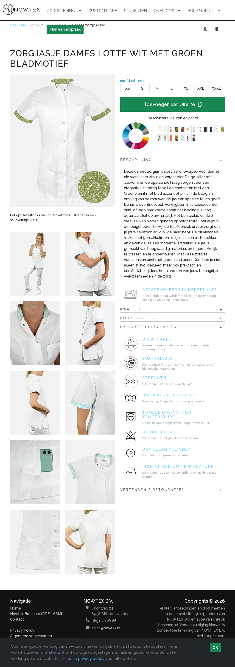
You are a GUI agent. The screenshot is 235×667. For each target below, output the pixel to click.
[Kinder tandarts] (193, 129)
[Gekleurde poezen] (188, 129)
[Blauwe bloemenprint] (211, 129)
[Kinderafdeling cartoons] (165, 138)
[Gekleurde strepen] (176, 129)
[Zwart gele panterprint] (176, 138)
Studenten (135, 11)
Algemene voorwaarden (31, 636)
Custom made (102, 11)
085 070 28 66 (104, 621)
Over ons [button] (164, 11)
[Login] (205, 29)
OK (215, 647)
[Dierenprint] (170, 129)
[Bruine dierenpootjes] (188, 138)
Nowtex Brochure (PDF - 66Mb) (37, 614)
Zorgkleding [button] (61, 11)
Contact (17, 619)
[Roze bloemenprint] (193, 138)
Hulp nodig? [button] (200, 11)
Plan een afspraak (65, 29)
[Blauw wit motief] (182, 138)
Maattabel (135, 81)
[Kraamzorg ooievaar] (159, 129)
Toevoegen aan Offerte (170, 104)
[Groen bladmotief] (222, 129)
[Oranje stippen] (170, 138)
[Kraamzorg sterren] (216, 129)
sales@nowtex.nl (106, 628)
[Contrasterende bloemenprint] (159, 138)
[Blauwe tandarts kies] (165, 129)
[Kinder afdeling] (182, 129)
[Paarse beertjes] (199, 129)
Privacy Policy (22, 630)
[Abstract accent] (205, 129)
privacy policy (91, 658)
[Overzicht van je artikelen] (217, 29)
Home (15, 608)
